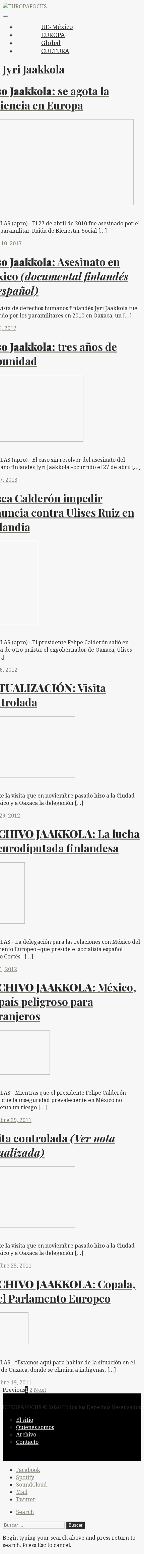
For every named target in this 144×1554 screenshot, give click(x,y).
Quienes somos (35, 1427)
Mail (21, 1492)
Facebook (28, 1470)
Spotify (25, 1477)
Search (25, 1512)
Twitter (25, 1499)
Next (40, 1389)
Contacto (27, 1442)
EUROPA (53, 35)
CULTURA (55, 51)
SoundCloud (31, 1484)
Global (51, 43)
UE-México (57, 27)
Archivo (26, 1434)
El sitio (24, 1419)
